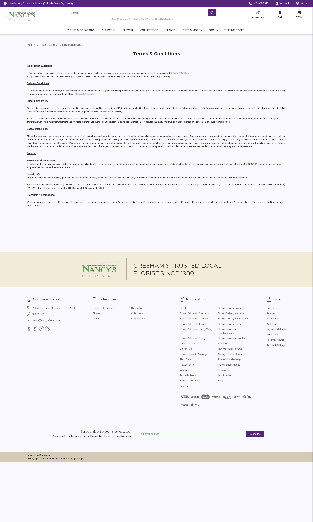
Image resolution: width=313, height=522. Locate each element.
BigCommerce (46, 455)
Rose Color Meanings (229, 359)
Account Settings (276, 345)
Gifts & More (191, 30)
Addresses (272, 324)
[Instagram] (29, 328)
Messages (272, 318)
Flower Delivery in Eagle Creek (234, 318)
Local (212, 30)
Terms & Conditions (190, 380)
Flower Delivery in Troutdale (232, 338)
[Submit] (212, 12)
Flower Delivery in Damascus (195, 318)
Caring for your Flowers (230, 354)
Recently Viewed (275, 339)
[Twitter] (41, 328)
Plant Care (185, 359)
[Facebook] (35, 328)
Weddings (185, 370)
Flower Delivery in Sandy (192, 338)
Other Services (233, 30)
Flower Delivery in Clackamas (195, 313)
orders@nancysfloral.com (46, 320)
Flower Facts (187, 364)
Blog (220, 380)
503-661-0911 (39, 314)
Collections (149, 30)
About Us (223, 343)
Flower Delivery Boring (230, 308)
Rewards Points (188, 375)
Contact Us (186, 348)
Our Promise (224, 375)
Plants (170, 30)
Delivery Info (224, 370)
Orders (270, 308)
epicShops (78, 458)
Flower (128, 30)
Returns (271, 313)
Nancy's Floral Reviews (230, 348)
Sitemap (184, 386)
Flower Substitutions (229, 364)
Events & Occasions (81, 30)
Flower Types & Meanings (193, 354)
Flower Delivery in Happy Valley (196, 329)
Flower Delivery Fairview (230, 324)
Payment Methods (276, 329)
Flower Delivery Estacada (193, 324)
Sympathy (108, 30)
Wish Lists (272, 334)
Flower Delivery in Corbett (231, 313)
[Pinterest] (47, 328)
